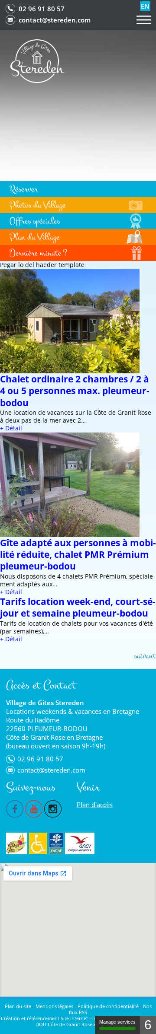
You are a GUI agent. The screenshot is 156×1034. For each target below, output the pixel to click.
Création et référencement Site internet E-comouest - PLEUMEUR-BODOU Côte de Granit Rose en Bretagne (78, 1021)
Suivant (145, 655)
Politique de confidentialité (108, 1006)
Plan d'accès (95, 804)
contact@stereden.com (55, 20)
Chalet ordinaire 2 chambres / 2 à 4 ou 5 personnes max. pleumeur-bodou (75, 391)
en (145, 6)
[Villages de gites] (16, 843)
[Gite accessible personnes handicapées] (38, 843)
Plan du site (18, 1006)
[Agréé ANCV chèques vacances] (79, 843)
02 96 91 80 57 (42, 8)
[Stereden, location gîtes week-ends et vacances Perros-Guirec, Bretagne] (37, 60)
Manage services (117, 1021)
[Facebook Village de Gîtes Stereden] (14, 808)
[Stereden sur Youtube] (33, 808)
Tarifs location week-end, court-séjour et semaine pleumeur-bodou (78, 607)
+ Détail (11, 428)
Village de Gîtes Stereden (45, 702)
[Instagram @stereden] (53, 808)
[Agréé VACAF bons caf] (56, 843)
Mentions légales (54, 1006)
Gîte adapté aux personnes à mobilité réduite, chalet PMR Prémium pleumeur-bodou (78, 555)
